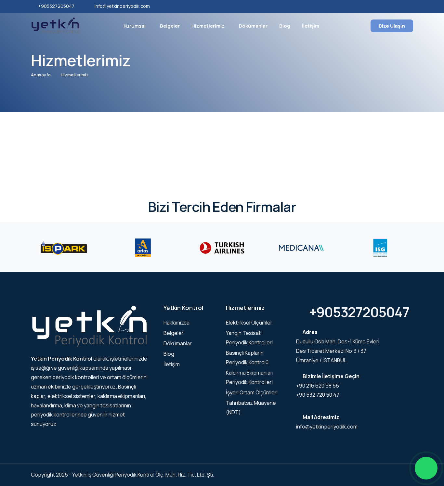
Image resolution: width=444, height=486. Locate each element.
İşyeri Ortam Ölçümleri (252, 392)
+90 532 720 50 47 (317, 394)
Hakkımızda (176, 322)
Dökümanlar (253, 25)
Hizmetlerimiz (208, 25)
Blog (284, 25)
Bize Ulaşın (392, 25)
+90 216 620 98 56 (317, 385)
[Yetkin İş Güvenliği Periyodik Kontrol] (55, 25)
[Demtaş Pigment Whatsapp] (426, 468)
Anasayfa (41, 75)
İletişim (310, 25)
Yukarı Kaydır (15, 245)
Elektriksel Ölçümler (249, 322)
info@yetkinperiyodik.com (122, 6)
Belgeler (170, 25)
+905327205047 (56, 6)
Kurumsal (135, 25)
